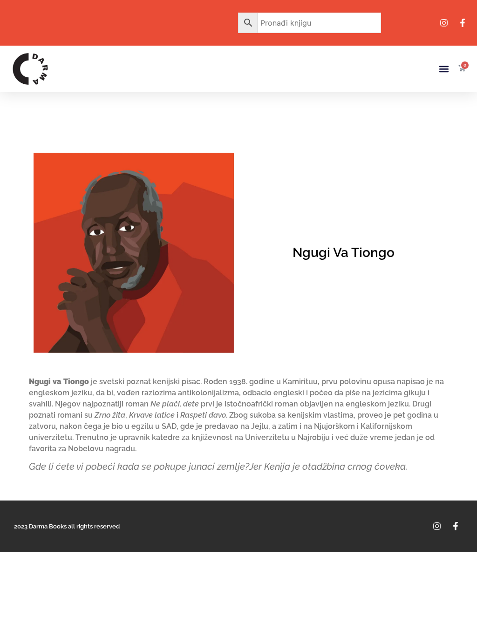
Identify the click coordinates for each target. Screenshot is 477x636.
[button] (443, 69)
